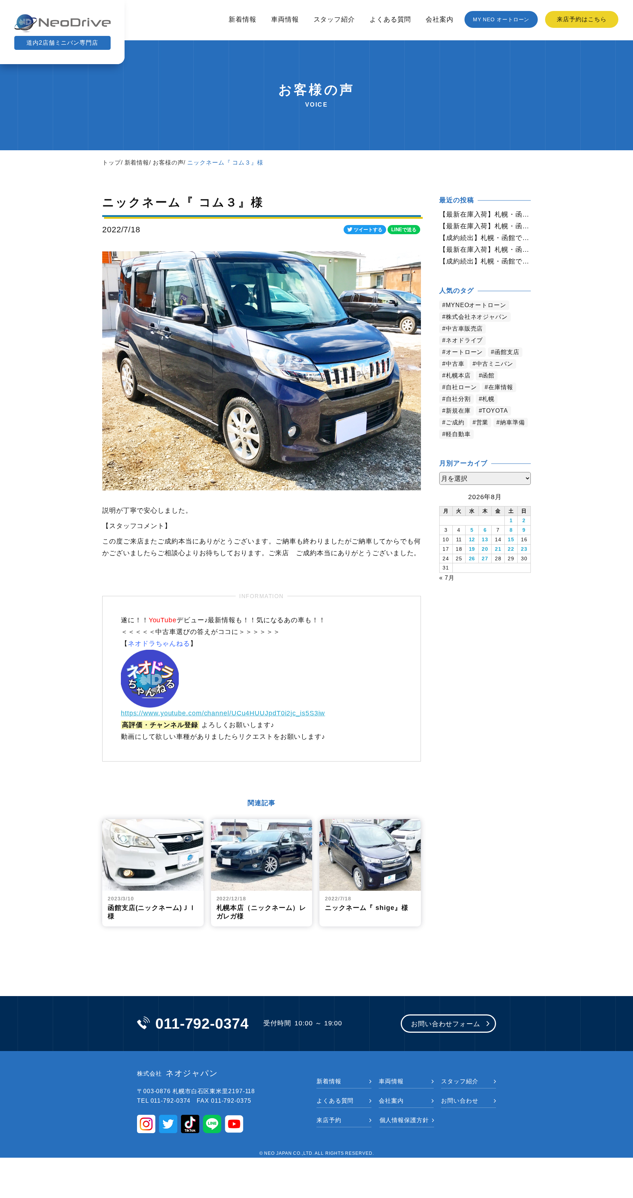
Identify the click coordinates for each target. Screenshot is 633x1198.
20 (485, 549)
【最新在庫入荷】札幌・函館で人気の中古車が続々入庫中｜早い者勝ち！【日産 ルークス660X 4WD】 (485, 214)
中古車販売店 (464, 328)
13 (485, 539)
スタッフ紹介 (334, 19)
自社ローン (461, 387)
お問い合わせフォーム (445, 1024)
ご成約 (455, 422)
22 (511, 549)
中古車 (455, 364)
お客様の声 (168, 162)
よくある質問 (390, 19)
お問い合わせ (459, 1101)
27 (485, 558)
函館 (488, 375)
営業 (482, 422)
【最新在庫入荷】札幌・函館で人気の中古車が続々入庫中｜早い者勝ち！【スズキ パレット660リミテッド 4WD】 (485, 249)
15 (511, 539)
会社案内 (440, 19)
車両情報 (285, 19)
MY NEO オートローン (501, 19)
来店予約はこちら (581, 19)
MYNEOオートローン (476, 305)
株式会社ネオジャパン (477, 317)
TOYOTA (495, 411)
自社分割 (458, 399)
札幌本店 (458, 375)
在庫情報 (500, 387)
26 (472, 558)
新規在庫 (458, 411)
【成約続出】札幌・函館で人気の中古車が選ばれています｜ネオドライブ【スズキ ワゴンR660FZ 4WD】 (485, 238)
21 (498, 549)
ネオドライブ (464, 340)
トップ (111, 162)
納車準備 (512, 422)
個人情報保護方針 (404, 1120)
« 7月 (447, 578)
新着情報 (242, 19)
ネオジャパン (177, 1073)
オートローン (464, 352)
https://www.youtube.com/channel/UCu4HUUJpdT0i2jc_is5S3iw (223, 713)
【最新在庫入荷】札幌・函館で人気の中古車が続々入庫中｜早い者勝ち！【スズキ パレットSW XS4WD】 (485, 226)
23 (524, 549)
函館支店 (507, 352)
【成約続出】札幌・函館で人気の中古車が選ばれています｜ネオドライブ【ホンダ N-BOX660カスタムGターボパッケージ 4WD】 (485, 261)
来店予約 (328, 1120)
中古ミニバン (494, 364)
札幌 (488, 399)
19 (472, 549)
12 (472, 539)
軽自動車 (458, 434)
